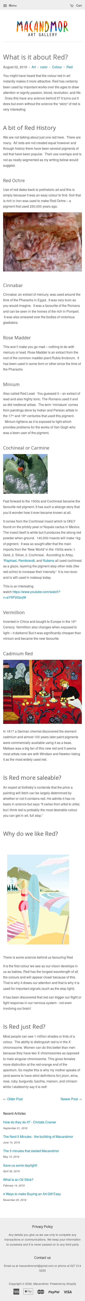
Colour (57, 67)
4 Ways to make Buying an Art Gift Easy (32, 1193)
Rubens (48, 560)
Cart (78, 5)
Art (34, 67)
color (43, 67)
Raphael (10, 560)
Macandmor (40, 1284)
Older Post (15, 1099)
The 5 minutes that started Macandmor (31, 1150)
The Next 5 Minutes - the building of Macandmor (38, 1136)
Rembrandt (26, 560)
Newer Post (69, 1099)
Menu (12, 5)
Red (69, 67)
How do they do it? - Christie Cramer (29, 1122)
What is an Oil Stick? (18, 1179)
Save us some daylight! (20, 1165)
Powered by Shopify (63, 1284)
